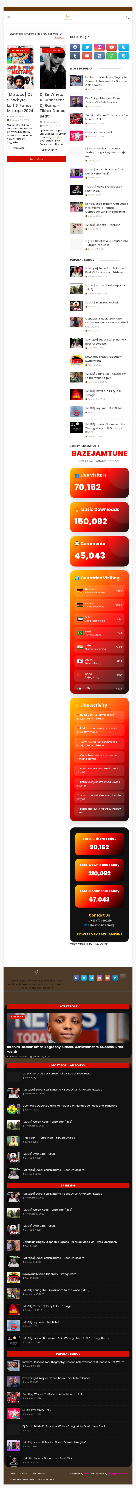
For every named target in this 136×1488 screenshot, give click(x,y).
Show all (59, 37)
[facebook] (75, 47)
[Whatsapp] (123, 976)
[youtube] (111, 47)
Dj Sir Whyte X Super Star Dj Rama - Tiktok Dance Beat (52, 105)
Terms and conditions (22, 1479)
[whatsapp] (111, 55)
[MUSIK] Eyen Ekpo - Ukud (101, 302)
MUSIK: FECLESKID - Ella (99, 132)
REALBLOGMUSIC (19, 1056)
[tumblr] (75, 55)
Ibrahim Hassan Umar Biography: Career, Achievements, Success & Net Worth (106, 81)
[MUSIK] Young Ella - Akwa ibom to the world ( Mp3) (105, 376)
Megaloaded (18, 116)
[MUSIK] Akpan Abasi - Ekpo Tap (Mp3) (106, 287)
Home (13, 1473)
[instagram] (99, 47)
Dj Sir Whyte (20, 50)
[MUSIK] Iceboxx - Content (102, 225)
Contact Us (38, 1473)
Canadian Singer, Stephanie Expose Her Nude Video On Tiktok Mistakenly (106, 322)
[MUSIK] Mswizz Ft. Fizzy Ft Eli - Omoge (104, 393)
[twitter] (87, 47)
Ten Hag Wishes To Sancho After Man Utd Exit (107, 117)
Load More (36, 159)
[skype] (123, 47)
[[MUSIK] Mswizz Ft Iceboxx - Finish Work (103, 188)
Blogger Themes (117, 1473)
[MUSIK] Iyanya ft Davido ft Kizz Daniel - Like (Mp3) (105, 171)
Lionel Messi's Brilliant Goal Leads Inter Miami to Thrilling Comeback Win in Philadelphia (106, 207)
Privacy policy (46, 1479)
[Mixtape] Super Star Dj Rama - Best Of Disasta (105, 341)
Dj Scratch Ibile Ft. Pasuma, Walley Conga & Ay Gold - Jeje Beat (105, 152)
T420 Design (100, 943)
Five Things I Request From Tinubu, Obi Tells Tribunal (102, 100)
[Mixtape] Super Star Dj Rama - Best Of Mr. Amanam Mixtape (105, 270)
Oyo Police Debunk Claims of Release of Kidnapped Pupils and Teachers (69, 1105)
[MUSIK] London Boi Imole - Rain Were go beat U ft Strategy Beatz (105, 428)
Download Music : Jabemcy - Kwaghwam (104, 359)
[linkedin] (115, 978)
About (23, 1473)
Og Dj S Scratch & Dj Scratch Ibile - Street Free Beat (106, 243)
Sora (86, 1473)
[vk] (99, 55)
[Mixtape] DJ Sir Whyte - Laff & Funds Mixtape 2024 (20, 102)
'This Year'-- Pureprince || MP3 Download (48, 1138)
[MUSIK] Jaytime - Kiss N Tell (103, 408)
